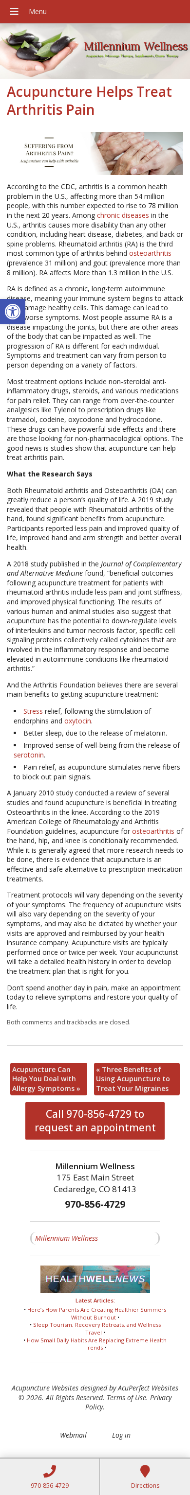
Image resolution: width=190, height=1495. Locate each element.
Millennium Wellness (66, 1238)
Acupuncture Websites (45, 1387)
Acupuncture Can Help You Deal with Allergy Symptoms (46, 1079)
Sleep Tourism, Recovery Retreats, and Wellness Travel (97, 1328)
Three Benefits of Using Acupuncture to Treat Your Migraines (133, 1079)
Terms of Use (126, 1397)
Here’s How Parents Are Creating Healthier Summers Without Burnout (96, 1313)
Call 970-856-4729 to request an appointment (95, 1120)
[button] (12, 311)
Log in (121, 1435)
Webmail (73, 1435)
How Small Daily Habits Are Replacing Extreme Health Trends (97, 1344)
